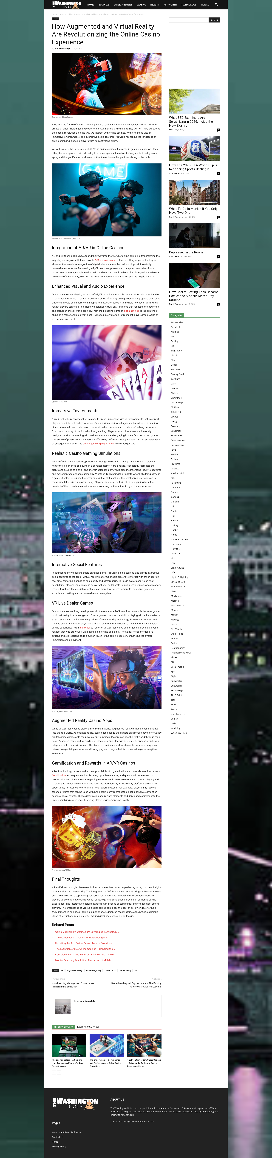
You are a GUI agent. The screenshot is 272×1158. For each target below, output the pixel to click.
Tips (173, 699)
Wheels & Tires (179, 732)
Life (173, 572)
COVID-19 (176, 411)
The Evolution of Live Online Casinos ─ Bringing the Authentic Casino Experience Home (144, 1063)
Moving (175, 619)
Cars (173, 383)
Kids (173, 558)
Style (173, 676)
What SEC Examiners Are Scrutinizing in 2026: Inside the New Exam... (191, 121)
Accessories (177, 322)
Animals (175, 331)
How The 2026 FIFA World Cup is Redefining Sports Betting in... (193, 167)
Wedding (175, 728)
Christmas (176, 397)
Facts (173, 449)
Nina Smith (174, 173)
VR (136, 970)
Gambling (176, 487)
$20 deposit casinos (106, 260)
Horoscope (176, 544)
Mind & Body (177, 605)
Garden (175, 501)
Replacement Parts (181, 652)
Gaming (141, 4)
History (174, 525)
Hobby (174, 529)
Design (174, 421)
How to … (176, 548)
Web (173, 723)
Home (54, 14)
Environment (177, 444)
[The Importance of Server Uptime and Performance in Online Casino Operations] (107, 1045)
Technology (188, 4)
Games (174, 492)
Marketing (176, 595)
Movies (174, 614)
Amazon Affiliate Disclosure (66, 1132)
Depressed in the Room (186, 252)
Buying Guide (178, 374)
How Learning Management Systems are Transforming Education (73, 985)
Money (174, 610)
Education (176, 430)
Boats (174, 364)
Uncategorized (178, 713)
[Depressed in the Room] (194, 235)
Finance (175, 468)
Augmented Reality (74, 970)
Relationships (178, 647)
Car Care (175, 378)
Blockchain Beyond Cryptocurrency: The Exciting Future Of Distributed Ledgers (136, 985)
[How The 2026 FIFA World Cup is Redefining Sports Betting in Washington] (194, 148)
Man (173, 591)
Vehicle (174, 718)
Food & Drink (177, 473)
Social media (177, 666)
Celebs (174, 388)
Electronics (176, 435)
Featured (175, 463)
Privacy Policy (59, 1146)
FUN (173, 478)
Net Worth (170, 4)
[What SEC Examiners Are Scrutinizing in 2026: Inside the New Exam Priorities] (194, 101)
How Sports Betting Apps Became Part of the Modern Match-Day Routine (193, 296)
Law (173, 562)
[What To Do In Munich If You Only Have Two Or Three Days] (194, 192)
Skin (173, 662)
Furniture (176, 482)
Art (172, 336)
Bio (172, 345)
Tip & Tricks (177, 695)
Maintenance (178, 586)
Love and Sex (178, 581)
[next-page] (59, 1072)
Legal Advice (177, 567)
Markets (175, 600)
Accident (175, 326)
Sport (174, 671)
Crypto (174, 416)
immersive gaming (93, 970)
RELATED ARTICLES (64, 1027)
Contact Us (57, 1137)
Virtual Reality (125, 970)
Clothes (175, 407)
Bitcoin (174, 355)
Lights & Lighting (180, 577)
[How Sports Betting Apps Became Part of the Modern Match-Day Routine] (194, 275)
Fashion (175, 459)
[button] (216, 4)
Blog (173, 360)
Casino (63, 14)
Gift (173, 506)
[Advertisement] (194, 56)
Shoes (174, 657)
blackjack (85, 627)
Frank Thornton (176, 217)
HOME (90, 4)
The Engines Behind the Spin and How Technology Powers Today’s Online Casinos (67, 1063)
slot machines (131, 310)
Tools (173, 704)
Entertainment (123, 4)
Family (174, 454)
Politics (174, 643)
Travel (205, 4)
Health (154, 4)
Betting (174, 341)
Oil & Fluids (177, 633)
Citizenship (177, 402)
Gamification (59, 775)
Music (174, 624)
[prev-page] (54, 1072)
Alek (171, 130)
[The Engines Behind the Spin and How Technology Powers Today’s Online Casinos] (69, 1045)
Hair (173, 515)
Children (175, 393)
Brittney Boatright (63, 48)
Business (104, 4)
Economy (175, 426)
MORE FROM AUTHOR (88, 1027)
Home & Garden (179, 539)
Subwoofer (176, 680)
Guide (174, 511)
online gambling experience (98, 443)
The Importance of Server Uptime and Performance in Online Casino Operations (106, 1063)
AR (62, 970)
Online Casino (110, 970)
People (174, 638)
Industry (175, 553)
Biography (176, 350)
